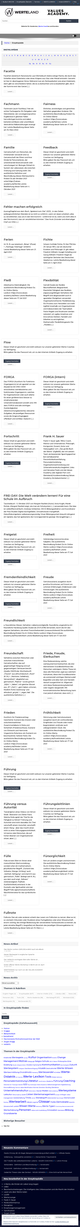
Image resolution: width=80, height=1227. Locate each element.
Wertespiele (9, 1001)
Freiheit (49, 534)
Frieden (9, 712)
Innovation (52, 1110)
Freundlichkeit (14, 620)
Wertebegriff (53, 997)
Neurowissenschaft (67, 1106)
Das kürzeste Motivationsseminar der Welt (22, 1039)
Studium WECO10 (8, 2)
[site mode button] (74, 36)
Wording (48, 1087)
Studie (14, 1065)
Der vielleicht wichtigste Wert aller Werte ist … (21, 960)
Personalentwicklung (15, 1081)
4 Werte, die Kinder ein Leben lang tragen (21, 1184)
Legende (35, 1102)
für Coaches (19, 1077)
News (72, 994)
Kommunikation (51, 1064)
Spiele (24, 1094)
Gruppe (7, 1031)
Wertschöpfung (16, 1094)
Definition (59, 1077)
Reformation (32, 1091)
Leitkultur (8, 1094)
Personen (8, 997)
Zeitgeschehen (21, 1065)
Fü (50, 64)
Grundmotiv (26, 1072)
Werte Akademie (35, 997)
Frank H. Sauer (53, 436)
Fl (39, 64)
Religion (38, 1061)
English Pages (9, 994)
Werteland (68, 997)
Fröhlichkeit (52, 712)
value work (35, 1110)
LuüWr (6, 1195)
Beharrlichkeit (9, 1034)
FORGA (9, 377)
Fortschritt (11, 436)
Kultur (32, 1057)
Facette (9, 71)
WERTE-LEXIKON (49, 2)
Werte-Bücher (8, 1084)
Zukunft (73, 1065)
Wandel (39, 1091)
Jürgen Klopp (9, 1042)
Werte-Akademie (42, 1084)
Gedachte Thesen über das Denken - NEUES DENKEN (24, 1172)
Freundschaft (13, 653)
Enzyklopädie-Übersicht (24, 2)
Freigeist (10, 534)
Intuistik (42, 1068)
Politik (53, 1102)
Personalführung (9, 1087)
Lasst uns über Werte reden (15, 1192)
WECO (51, 1061)
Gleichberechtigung (31, 1068)
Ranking (6, 1102)
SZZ (25, 1084)
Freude (48, 577)
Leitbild (16, 1106)
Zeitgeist (21, 1068)
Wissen (23, 1106)
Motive (23, 1061)
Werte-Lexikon (33, 1076)
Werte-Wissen (65, 1068)
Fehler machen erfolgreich (23, 206)
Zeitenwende (51, 1098)
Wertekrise (55, 1087)
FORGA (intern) (54, 377)
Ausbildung (43, 1110)
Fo (43, 64)
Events (54, 1057)
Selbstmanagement (54, 1084)
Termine (37, 2)
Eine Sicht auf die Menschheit (60, 1172)
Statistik (20, 1084)
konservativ (44, 1168)
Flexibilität (51, 280)
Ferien (8, 239)
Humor (7, 1028)
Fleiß (7, 280)
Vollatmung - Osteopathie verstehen (18, 1157)
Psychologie (59, 1098)
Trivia (28, 1097)
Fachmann (11, 104)
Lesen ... (11, 91)
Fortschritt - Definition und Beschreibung (20, 1168)
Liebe (6, 1187)
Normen (36, 1087)
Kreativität (7, 1058)
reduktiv (7, 1044)
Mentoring (39, 1106)
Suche (5, 1017)
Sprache (71, 1102)
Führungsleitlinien (56, 804)
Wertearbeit (17, 1101)
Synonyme (37, 1065)
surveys (26, 1057)
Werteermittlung (11, 1072)
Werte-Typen (48, 1106)
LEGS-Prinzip (62, 1161)
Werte (31, 1105)
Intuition (29, 1065)
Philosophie (62, 1061)
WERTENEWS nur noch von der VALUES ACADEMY (23, 970)
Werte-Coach (43, 26)
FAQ (75, 2)
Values (29, 1102)
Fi (36, 64)
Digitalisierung (66, 1084)
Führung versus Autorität (15, 805)
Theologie (15, 1084)
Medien (45, 1091)
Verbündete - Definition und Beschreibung (20, 1165)
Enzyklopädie (26, 994)
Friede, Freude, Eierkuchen (54, 655)
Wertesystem (11, 1068)
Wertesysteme (67, 1090)
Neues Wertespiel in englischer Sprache (19, 954)
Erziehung (8, 1065)
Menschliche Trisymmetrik (46, 1157)
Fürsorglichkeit (54, 856)
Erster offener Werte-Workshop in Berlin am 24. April (24, 965)
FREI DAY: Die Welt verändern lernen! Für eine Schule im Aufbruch (37, 497)
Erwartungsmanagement (14, 1208)
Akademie (49, 1081)
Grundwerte (10, 1113)
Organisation (44, 1057)
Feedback (50, 147)
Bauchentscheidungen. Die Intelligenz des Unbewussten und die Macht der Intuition (39, 1189)
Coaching (69, 1080)
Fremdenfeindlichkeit (20, 577)
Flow (7, 342)
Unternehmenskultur (16, 1090)
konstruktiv (45, 1165)
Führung (10, 769)
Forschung (59, 1106)
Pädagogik (31, 1061)
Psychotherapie (32, 1084)
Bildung (69, 1110)
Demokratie (62, 1102)
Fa (30, 64)
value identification (26, 1087)
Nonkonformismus (12, 1203)
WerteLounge (9, 1197)
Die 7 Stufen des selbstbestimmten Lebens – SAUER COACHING (28, 1161)
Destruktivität (51, 1068)
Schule (45, 1061)
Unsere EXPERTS (64, 2)
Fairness (49, 104)
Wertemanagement (44, 1094)
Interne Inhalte (44, 994)
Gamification (42, 1081)
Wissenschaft (8, 1106)
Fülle (7, 856)
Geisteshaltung (19, 1098)
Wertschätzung (11, 1110)
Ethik (69, 1061)
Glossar (44, 1101)
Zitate (54, 1077)
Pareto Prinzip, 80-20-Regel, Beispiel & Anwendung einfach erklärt (29, 1153)
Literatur (60, 994)
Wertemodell (69, 1098)
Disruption (8, 1205)
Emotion (42, 1087)
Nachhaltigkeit (65, 1065)
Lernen (33, 1098)
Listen (29, 1094)
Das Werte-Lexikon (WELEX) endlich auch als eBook (23, 949)
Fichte (48, 239)
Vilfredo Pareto (64, 1153)
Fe (33, 64)
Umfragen (63, 1094)
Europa (57, 1094)
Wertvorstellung (53, 1091)
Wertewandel (24, 1001)
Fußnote (10, 912)
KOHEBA (57, 1072)
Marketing (35, 1072)
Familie (9, 147)
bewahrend (8, 1036)
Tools (20, 997)
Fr (46, 64)
